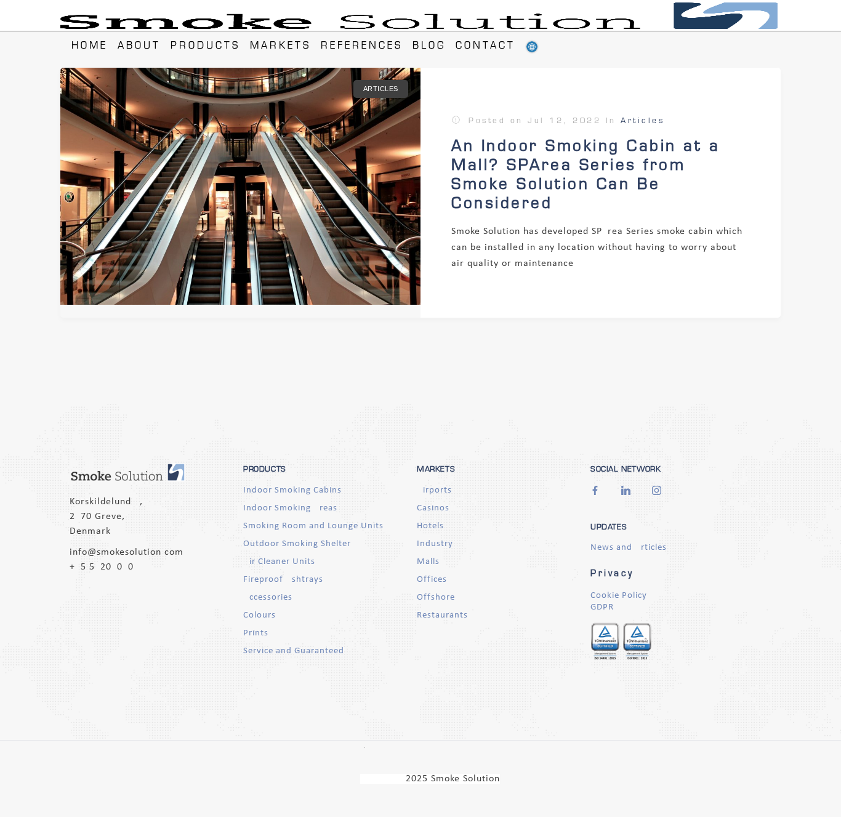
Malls (428, 561)
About (139, 46)
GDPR (602, 607)
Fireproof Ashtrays (283, 579)
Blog (429, 46)
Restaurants (442, 615)
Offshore (436, 597)
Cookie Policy (618, 595)
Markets (280, 46)
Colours (259, 615)
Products (205, 46)
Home (89, 46)
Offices (432, 579)
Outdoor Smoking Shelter (297, 544)
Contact (485, 46)
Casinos (433, 508)
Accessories (267, 597)
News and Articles (628, 547)
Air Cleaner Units (279, 561)
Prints (255, 633)
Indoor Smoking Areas (290, 508)
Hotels (430, 526)
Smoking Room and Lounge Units (313, 526)
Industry (435, 544)
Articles (380, 88)
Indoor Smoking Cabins (292, 490)
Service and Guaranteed (293, 651)
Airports (434, 490)
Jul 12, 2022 (564, 121)
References (362, 46)
